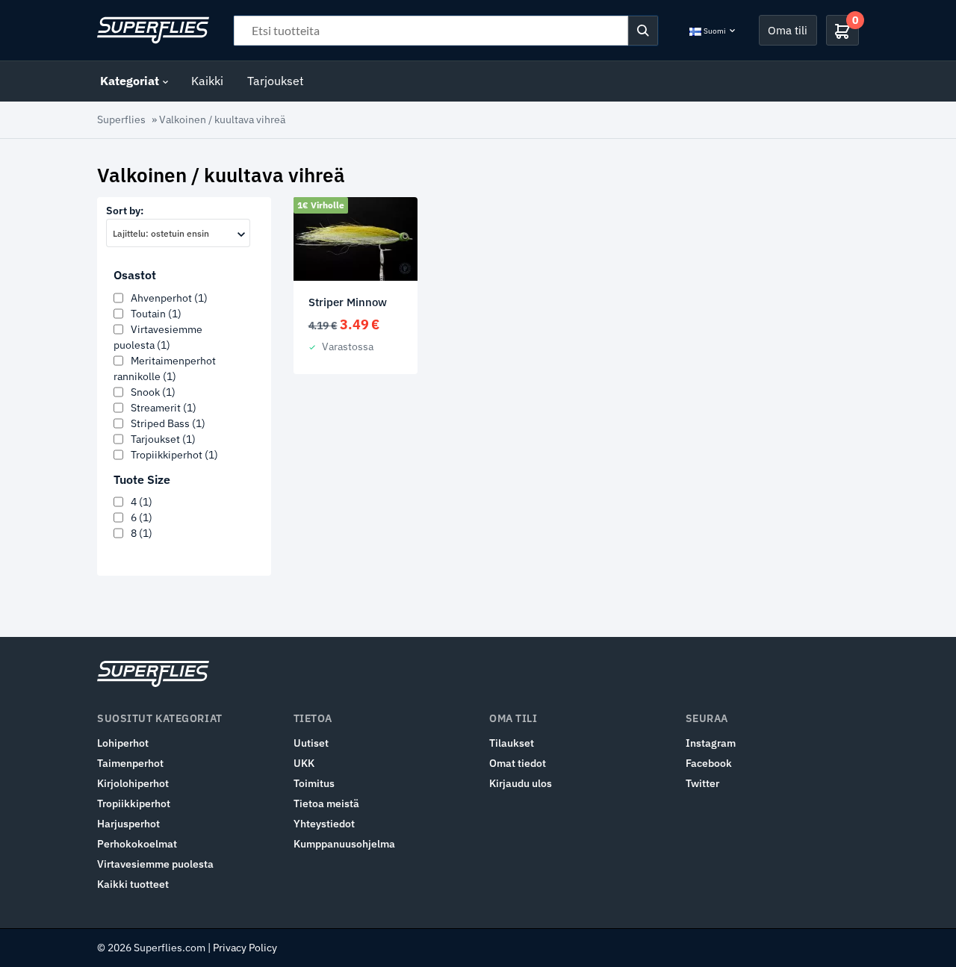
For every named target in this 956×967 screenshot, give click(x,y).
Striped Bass (168, 423)
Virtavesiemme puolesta (155, 864)
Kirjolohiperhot (133, 783)
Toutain (156, 313)
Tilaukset (511, 743)
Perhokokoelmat (137, 844)
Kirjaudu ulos (520, 783)
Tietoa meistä (326, 803)
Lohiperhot (123, 743)
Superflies (121, 119)
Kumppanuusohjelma (344, 844)
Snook (153, 392)
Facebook (709, 763)
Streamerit (163, 407)
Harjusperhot (128, 823)
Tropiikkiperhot (174, 454)
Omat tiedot (517, 763)
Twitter (702, 783)
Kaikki (207, 80)
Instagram (711, 743)
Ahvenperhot (169, 298)
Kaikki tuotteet (133, 884)
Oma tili (787, 29)
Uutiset (311, 743)
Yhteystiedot (324, 823)
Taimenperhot (130, 763)
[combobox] (178, 233)
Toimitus (314, 783)
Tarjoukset (275, 80)
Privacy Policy (245, 947)
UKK (304, 763)
